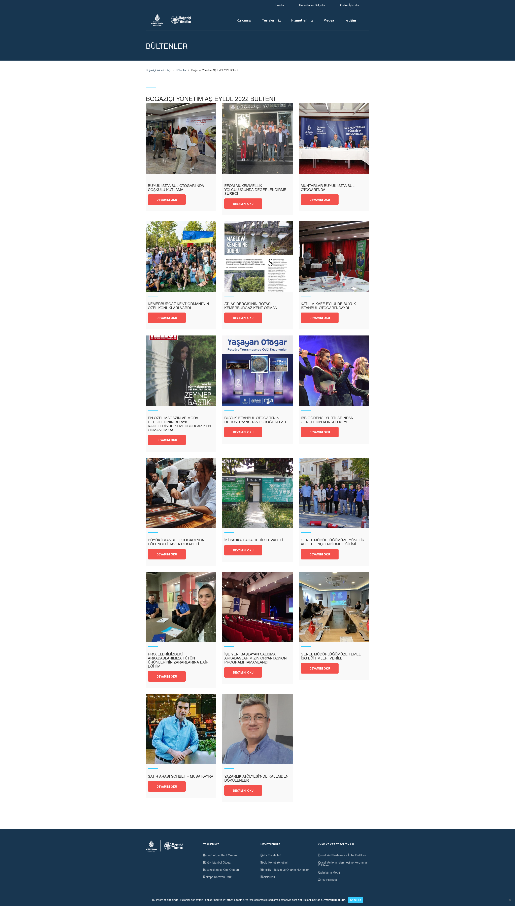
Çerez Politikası (327, 880)
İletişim (350, 20)
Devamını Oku (167, 200)
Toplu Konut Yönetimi (274, 862)
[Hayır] (510, 900)
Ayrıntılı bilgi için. (334, 899)
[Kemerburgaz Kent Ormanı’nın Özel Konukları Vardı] (181, 256)
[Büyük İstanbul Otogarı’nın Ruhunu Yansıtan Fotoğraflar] (257, 370)
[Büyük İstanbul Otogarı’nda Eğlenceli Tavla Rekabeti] (181, 493)
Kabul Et (355, 899)
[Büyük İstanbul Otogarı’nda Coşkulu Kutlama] (181, 138)
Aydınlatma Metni (329, 872)
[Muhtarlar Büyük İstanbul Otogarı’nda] (334, 138)
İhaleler (279, 5)
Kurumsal (244, 20)
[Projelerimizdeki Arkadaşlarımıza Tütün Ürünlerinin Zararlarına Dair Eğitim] (181, 607)
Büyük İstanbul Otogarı (217, 862)
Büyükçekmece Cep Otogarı (221, 870)
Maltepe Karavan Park (217, 877)
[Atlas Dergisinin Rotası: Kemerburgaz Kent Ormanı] (257, 256)
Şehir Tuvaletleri (271, 855)
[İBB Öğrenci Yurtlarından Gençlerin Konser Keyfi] (334, 370)
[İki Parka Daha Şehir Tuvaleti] (257, 493)
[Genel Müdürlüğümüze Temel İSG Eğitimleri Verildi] (334, 607)
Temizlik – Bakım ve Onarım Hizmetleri (285, 870)
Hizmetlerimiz (302, 20)
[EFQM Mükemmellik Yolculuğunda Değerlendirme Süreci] (257, 138)
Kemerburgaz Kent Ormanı (220, 855)
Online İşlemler (349, 5)
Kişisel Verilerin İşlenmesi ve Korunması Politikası (343, 863)
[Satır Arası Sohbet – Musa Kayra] (181, 729)
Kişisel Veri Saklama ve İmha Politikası (342, 855)
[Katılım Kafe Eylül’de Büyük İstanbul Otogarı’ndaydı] (334, 256)
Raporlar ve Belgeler (312, 5)
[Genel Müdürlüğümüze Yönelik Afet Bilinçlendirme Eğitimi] (334, 493)
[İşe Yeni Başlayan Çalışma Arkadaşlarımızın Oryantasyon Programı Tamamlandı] (257, 607)
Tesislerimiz (271, 20)
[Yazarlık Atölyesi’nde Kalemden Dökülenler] (257, 729)
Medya (328, 20)
